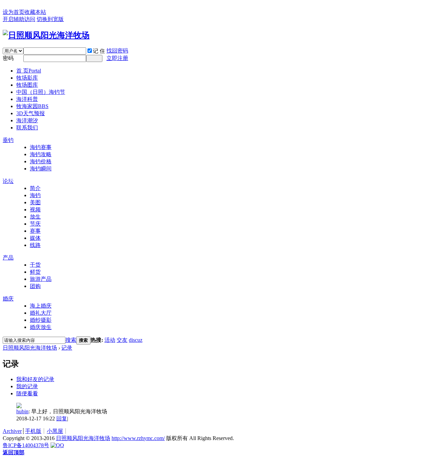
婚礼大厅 (41, 313)
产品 (8, 257)
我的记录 (27, 386)
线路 (35, 245)
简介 (35, 188)
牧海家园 (32, 106)
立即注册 (117, 58)
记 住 (99, 51)
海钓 (35, 195)
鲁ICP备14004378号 (26, 445)
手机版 (33, 431)
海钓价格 (41, 161)
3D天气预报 (30, 113)
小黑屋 (55, 431)
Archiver (12, 431)
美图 (35, 202)
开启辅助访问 (19, 19)
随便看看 (27, 393)
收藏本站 (35, 12)
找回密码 (117, 51)
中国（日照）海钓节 (40, 92)
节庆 (35, 224)
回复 (61, 418)
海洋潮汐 (27, 120)
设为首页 (13, 12)
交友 (122, 340)
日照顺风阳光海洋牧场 (30, 348)
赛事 (35, 231)
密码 (8, 58)
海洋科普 (27, 99)
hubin (22, 411)
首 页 (28, 71)
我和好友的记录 (35, 379)
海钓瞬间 (41, 168)
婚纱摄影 (41, 320)
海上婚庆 (41, 306)
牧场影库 (27, 78)
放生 (35, 217)
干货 (35, 265)
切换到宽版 (50, 19)
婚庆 (8, 298)
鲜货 (35, 272)
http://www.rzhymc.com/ (138, 438)
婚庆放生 (41, 327)
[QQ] (57, 445)
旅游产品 (41, 279)
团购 (35, 286)
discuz (135, 340)
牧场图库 (27, 85)
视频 (35, 209)
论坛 (8, 181)
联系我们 (27, 127)
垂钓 (8, 140)
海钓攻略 (41, 154)
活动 (109, 340)
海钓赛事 (41, 147)
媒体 (35, 238)
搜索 (70, 340)
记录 (66, 348)
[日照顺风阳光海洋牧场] (46, 35)
